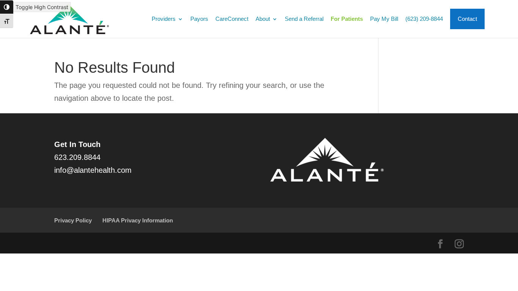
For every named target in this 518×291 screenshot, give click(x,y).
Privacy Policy (73, 220)
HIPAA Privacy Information (137, 220)
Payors (199, 19)
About (263, 19)
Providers (164, 19)
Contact (467, 19)
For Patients (347, 19)
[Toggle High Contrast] (6, 7)
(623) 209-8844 (424, 19)
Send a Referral (304, 19)
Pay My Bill (384, 19)
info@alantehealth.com (93, 170)
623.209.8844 (77, 157)
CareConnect (231, 19)
